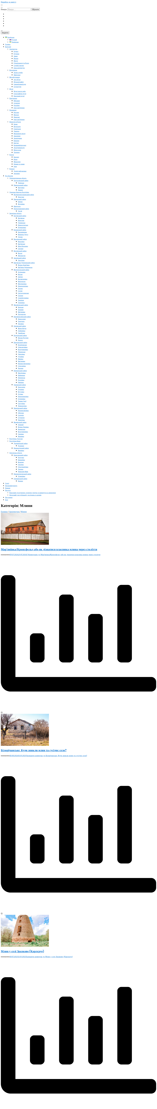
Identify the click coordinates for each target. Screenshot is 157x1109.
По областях (9, 176)
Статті (7, 483)
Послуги (8, 490)
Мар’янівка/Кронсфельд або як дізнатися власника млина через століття (49, 549)
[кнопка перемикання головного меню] (2, 30)
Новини (7, 488)
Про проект (8, 497)
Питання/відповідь (11, 486)
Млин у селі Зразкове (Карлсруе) (22, 951)
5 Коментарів (63, 554)
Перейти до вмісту (8, 2)
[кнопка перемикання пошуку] (2, 7)
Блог (6, 500)
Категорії (8, 47)
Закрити (5, 32)
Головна (7, 44)
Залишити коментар (56, 755)
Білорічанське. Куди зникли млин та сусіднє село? (34, 750)
